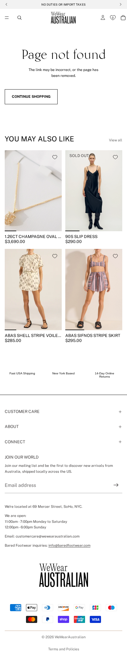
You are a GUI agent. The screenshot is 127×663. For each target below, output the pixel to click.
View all (115, 140)
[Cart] (123, 17)
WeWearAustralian (70, 637)
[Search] (19, 17)
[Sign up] (116, 485)
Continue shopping (31, 97)
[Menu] (7, 17)
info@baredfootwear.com (69, 545)
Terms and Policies (63, 649)
